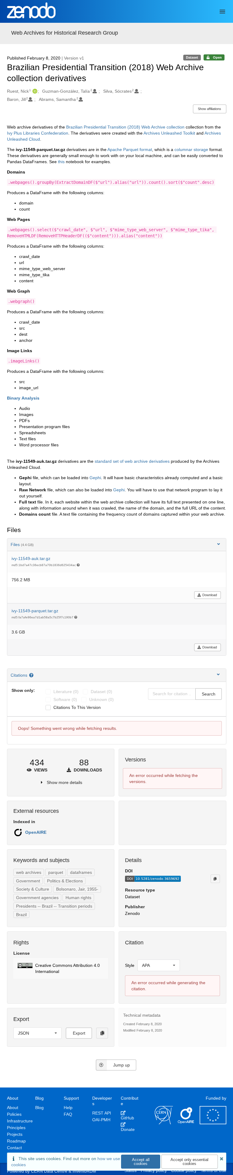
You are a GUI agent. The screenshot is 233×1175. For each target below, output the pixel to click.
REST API (101, 1113)
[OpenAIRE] (186, 1122)
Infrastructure (20, 1120)
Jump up (121, 1065)
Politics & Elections (65, 880)
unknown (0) (101, 699)
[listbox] (158, 965)
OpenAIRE (35, 832)
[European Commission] (213, 1122)
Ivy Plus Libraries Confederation (37, 133)
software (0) (65, 699)
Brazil (21, 914)
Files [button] (22, 544)
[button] (60, 968)
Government (28, 880)
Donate (128, 1129)
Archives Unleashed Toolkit (169, 133)
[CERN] (164, 1122)
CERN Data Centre (49, 1171)
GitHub (127, 1117)
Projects (14, 1134)
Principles (16, 1127)
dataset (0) (101, 691)
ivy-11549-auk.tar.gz (31, 558)
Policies (14, 1114)
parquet (55, 872)
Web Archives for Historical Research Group (64, 33)
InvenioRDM (84, 1171)
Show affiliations (209, 109)
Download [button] (209, 595)
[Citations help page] (32, 675)
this (61, 161)
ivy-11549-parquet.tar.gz (35, 610)
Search (208, 694)
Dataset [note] (192, 57)
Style (129, 965)
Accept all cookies (141, 1161)
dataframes (81, 872)
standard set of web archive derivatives (132, 461)
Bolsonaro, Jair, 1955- (77, 889)
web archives (28, 872)
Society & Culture (32, 889)
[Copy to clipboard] (215, 878)
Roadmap (16, 1141)
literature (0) (66, 691)
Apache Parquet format (129, 149)
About (12, 1107)
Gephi (95, 477)
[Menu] (222, 11)
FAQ (68, 1114)
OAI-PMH (101, 1119)
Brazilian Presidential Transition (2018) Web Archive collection (125, 127)
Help (68, 1107)
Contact (14, 1147)
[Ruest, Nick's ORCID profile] (34, 91)
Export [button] (79, 1033)
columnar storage (191, 149)
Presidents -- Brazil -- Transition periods (54, 906)
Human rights (78, 897)
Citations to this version (77, 707)
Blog (39, 1107)
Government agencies (37, 897)
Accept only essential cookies (189, 1161)
